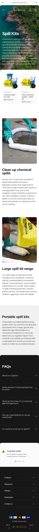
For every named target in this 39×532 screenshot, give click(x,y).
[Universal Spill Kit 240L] (10, 81)
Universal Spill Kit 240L (9, 96)
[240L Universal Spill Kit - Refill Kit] (28, 81)
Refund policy (10, 525)
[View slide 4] (23, 461)
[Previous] (3, 2)
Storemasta (8, 92)
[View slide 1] (15, 461)
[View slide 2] (18, 461)
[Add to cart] (15, 86)
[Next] (36, 2)
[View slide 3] (21, 461)
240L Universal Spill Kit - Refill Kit (28, 97)
